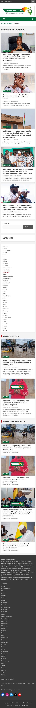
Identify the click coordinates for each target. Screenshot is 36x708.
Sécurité (5, 324)
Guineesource (14, 63)
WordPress (25, 705)
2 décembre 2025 (7, 175)
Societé (5, 326)
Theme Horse (27, 703)
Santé (4, 321)
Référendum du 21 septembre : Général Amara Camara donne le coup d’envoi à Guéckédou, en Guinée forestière (17, 208)
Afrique (5, 248)
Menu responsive (33, 1)
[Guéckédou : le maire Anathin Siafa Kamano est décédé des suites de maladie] (18, 83)
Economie (5, 263)
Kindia (4, 291)
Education (5, 265)
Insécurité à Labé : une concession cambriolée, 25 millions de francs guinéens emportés (16, 403)
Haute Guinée (6, 278)
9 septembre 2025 (8, 212)
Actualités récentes (11, 336)
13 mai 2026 (6, 139)
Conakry (5, 257)
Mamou (5, 302)
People (5, 313)
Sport (4, 328)
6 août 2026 (6, 63)
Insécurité (5, 280)
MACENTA (6, 300)
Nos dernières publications (14, 421)
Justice (5, 287)
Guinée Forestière (8, 276)
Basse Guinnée (7, 250)
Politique (5, 315)
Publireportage (7, 317)
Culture (5, 259)
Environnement (7, 267)
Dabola (5, 261)
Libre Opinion (6, 296)
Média (4, 304)
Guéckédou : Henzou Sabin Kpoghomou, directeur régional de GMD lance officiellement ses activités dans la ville (18, 171)
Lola (4, 298)
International (6, 283)
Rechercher (6, 223)
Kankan (5, 289)
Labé (4, 293)
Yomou (5, 330)
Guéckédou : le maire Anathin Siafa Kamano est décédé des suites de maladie (16, 97)
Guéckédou (6, 50)
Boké (4, 255)
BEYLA (5, 252)
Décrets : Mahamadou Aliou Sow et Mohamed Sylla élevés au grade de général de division (16, 546)
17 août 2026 (6, 518)
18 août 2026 (6, 367)
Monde (5, 306)
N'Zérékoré (6, 308)
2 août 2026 (6, 101)
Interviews (5, 285)
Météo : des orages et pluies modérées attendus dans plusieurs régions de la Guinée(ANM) (17, 363)
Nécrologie (6, 311)
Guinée (5, 274)
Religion (5, 319)
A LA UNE (5, 246)
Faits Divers (6, 270)
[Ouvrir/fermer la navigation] (3, 19)
